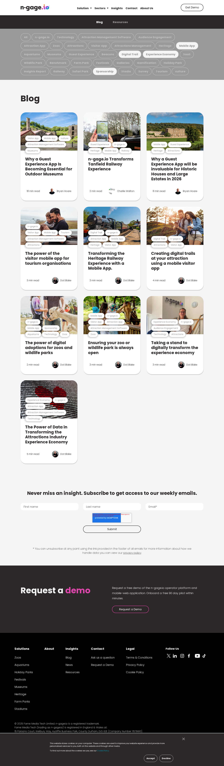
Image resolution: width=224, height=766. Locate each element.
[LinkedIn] (176, 657)
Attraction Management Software (106, 37)
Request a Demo (130, 609)
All (25, 37)
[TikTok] (206, 657)
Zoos (56, 46)
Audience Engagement (155, 37)
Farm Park (81, 63)
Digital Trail (130, 54)
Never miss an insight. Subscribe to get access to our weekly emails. (112, 493)
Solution (83, 8)
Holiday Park (173, 63)
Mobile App (187, 46)
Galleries (123, 63)
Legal (130, 649)
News (69, 665)
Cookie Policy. (103, 750)
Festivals (102, 63)
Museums (54, 54)
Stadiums (20, 709)
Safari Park (80, 71)
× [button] (183, 739)
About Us (146, 8)
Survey (143, 71)
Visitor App (99, 46)
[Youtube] (198, 657)
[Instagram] (184, 657)
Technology (65, 37)
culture (180, 71)
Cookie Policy (135, 672)
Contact (131, 8)
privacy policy (132, 553)
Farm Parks (22, 701)
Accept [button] (150, 758)
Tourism (162, 71)
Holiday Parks (23, 672)
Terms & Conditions (139, 657)
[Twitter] (169, 657)
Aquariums (32, 54)
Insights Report (35, 71)
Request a (56, 590)
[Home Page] (35, 7)
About (49, 649)
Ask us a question (103, 657)
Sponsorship (105, 71)
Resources (120, 22)
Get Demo (192, 7)
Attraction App (34, 46)
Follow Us (172, 649)
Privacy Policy (135, 665)
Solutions (21, 649)
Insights (117, 8)
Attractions (75, 46)
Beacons (108, 54)
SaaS (186, 54)
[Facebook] (191, 657)
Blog (99, 22)
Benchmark (58, 63)
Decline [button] (166, 758)
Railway (59, 71)
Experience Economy (160, 54)
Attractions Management (132, 46)
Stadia (126, 71)
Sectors (99, 8)
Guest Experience (81, 54)
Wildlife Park (33, 63)
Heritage (165, 46)
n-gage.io (42, 37)
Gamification (146, 63)
